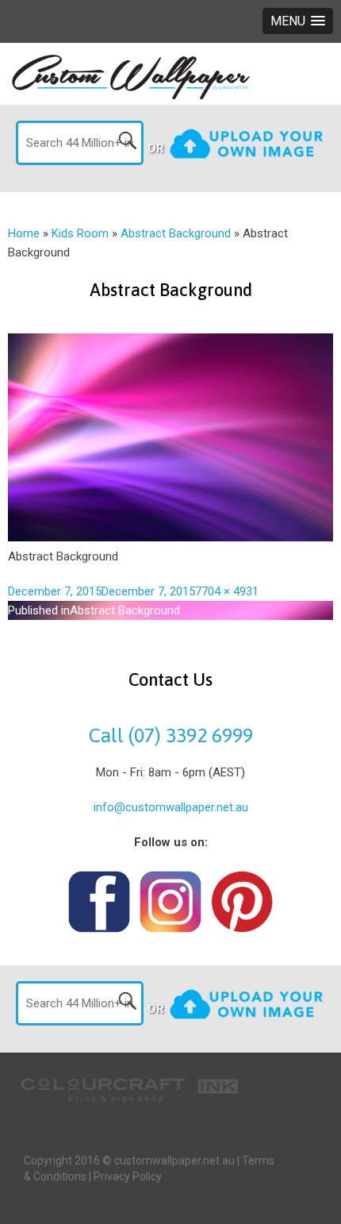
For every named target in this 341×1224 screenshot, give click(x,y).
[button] (297, 21)
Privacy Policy (128, 1176)
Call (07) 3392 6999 (171, 735)
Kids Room (80, 233)
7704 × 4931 (227, 591)
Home (24, 233)
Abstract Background (176, 233)
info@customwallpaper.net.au (171, 807)
